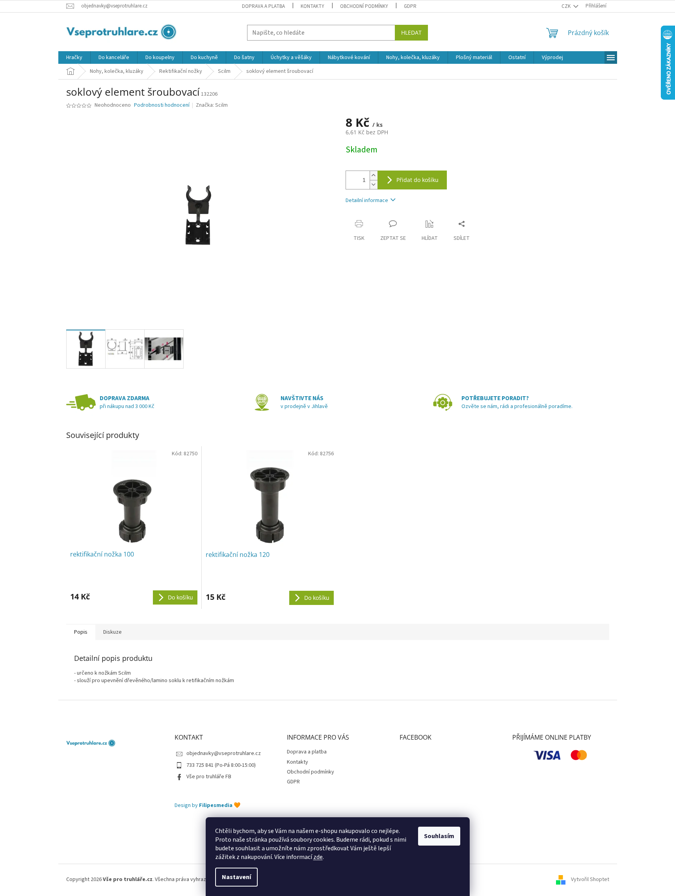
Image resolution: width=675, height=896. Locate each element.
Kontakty (312, 6)
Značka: (212, 105)
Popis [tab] (80, 632)
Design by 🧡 (207, 805)
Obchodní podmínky (364, 6)
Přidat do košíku (417, 180)
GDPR (410, 6)
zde (318, 857)
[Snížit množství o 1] (373, 184)
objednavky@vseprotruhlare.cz (223, 753)
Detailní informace (367, 200)
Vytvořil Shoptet (590, 879)
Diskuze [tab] (112, 632)
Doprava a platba (263, 6)
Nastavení (236, 877)
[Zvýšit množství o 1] (373, 175)
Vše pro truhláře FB (208, 777)
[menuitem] (74, 57)
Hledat (411, 32)
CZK (567, 6)
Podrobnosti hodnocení (162, 105)
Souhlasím (439, 836)
